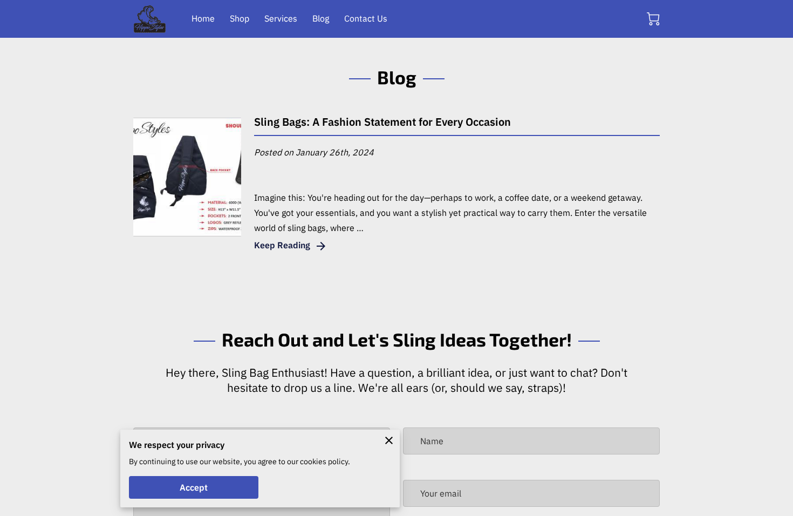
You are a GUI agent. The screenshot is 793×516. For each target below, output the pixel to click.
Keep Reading (282, 245)
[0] (653, 18)
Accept (194, 487)
